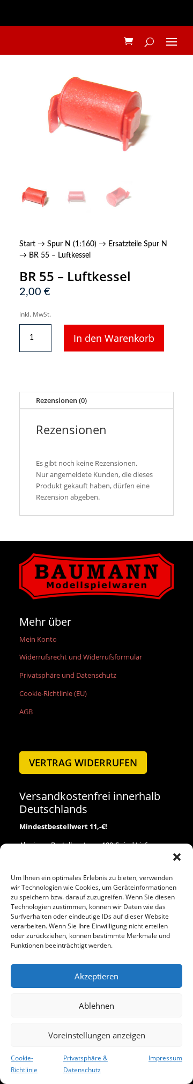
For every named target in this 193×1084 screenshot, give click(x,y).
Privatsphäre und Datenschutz (67, 675)
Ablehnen (96, 1005)
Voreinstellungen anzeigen (96, 1035)
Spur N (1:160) (71, 244)
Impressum (165, 1058)
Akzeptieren (96, 976)
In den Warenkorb (113, 338)
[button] (177, 857)
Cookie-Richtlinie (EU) (53, 693)
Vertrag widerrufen (83, 762)
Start (27, 244)
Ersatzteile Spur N (137, 244)
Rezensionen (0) (61, 400)
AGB (26, 711)
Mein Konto (38, 639)
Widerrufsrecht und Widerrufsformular (80, 657)
